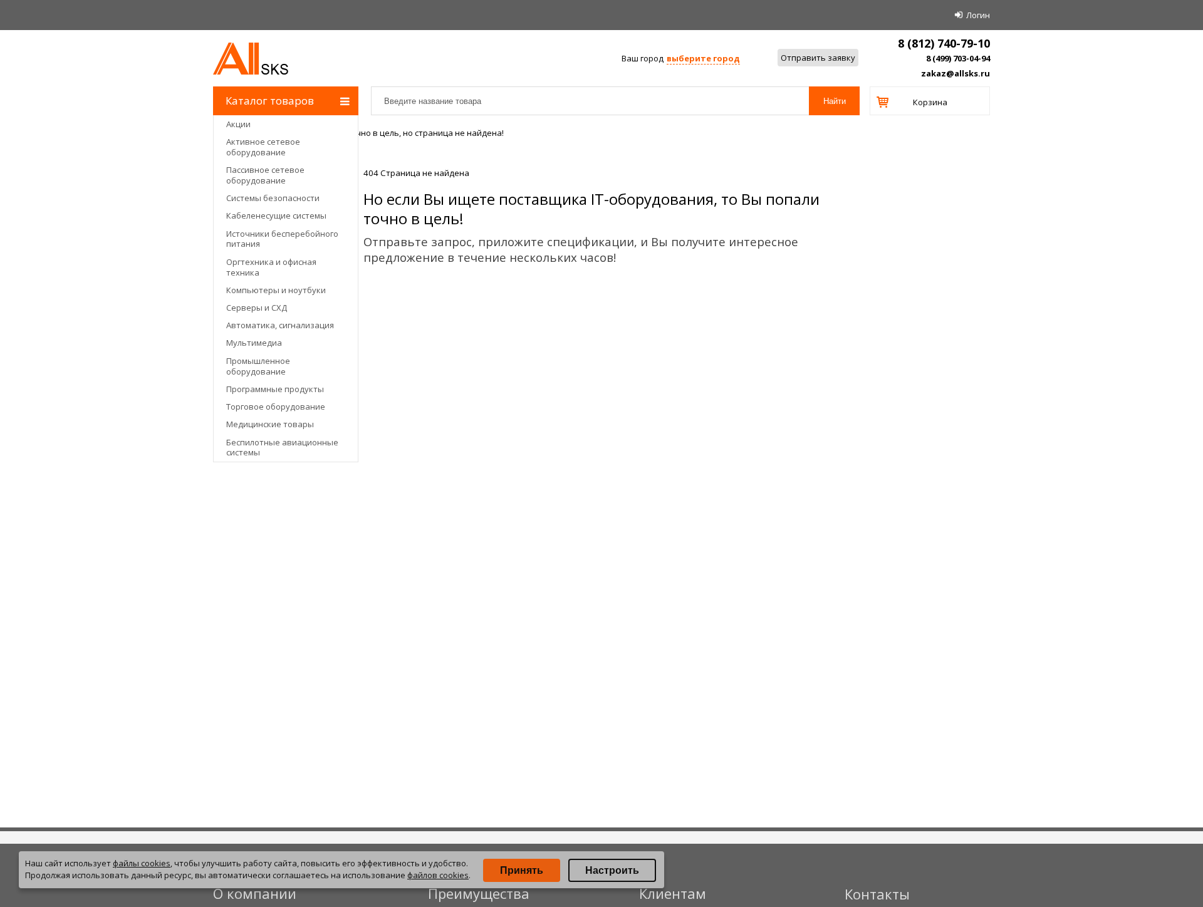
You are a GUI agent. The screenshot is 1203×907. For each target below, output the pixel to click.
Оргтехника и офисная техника (271, 267)
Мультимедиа (254, 342)
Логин (978, 15)
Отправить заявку (818, 57)
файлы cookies (141, 863)
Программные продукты (275, 389)
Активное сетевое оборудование (263, 147)
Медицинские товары (270, 424)
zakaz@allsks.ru (955, 73)
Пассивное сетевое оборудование (265, 175)
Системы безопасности (273, 198)
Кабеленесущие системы (276, 215)
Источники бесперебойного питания (282, 239)
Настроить (612, 870)
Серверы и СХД (256, 307)
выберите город (703, 58)
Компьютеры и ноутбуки (276, 290)
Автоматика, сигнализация (280, 325)
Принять (521, 870)
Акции (238, 124)
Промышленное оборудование (258, 366)
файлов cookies (438, 875)
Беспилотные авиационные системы (282, 448)
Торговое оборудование (275, 406)
